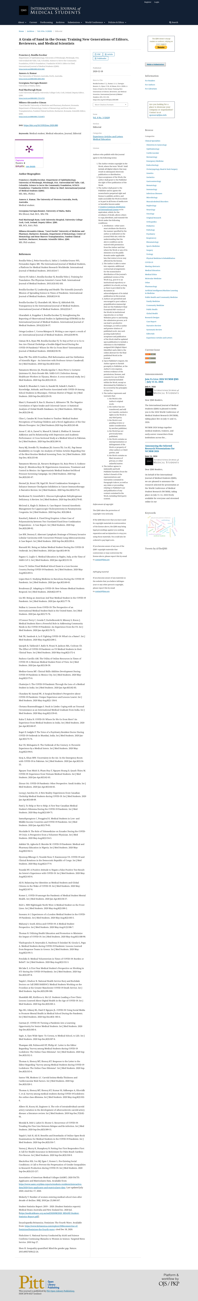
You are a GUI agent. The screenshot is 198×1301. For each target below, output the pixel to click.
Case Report (151, 321)
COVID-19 (149, 262)
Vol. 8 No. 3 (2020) (44, 31)
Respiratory (151, 238)
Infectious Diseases (154, 193)
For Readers (150, 80)
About (21, 22)
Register (147, 2)
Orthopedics (151, 222)
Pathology (150, 230)
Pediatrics (150, 226)
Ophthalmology (152, 149)
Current (33, 22)
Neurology (150, 209)
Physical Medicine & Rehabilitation (160, 258)
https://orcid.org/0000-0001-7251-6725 (32, 98)
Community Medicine (155, 305)
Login (156, 2)
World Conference (94, 22)
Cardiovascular (152, 153)
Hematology (151, 185)
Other (147, 282)
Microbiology (151, 197)
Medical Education (102, 139)
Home (21, 31)
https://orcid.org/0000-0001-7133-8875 (32, 117)
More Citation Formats (104, 104)
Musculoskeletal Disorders (157, 201)
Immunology (151, 189)
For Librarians (151, 88)
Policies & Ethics (116, 22)
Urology (149, 254)
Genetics (149, 173)
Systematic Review (154, 329)
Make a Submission (155, 64)
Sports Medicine (153, 246)
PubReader (101, 58)
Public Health (151, 309)
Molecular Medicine (153, 278)
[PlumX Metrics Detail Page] (29, 149)
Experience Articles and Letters (108, 136)
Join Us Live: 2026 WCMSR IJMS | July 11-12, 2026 (161, 380)
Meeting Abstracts (152, 266)
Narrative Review (153, 325)
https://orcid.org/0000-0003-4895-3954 (32, 79)
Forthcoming (46, 22)
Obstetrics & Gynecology (156, 145)
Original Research (153, 217)
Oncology (150, 213)
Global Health (152, 313)
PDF (99, 54)
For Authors (150, 84)
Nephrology (151, 205)
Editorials (150, 333)
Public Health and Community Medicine (161, 297)
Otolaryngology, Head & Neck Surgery (162, 169)
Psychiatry (150, 234)
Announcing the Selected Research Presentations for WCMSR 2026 (160, 448)
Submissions (74, 22)
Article (110, 54)
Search (174, 22)
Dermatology (151, 157)
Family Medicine (153, 301)
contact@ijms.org (102, 559)
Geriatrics (150, 177)
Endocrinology (152, 165)
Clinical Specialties (152, 141)
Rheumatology (152, 242)
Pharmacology (151, 286)
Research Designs (152, 317)
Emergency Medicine (155, 161)
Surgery (149, 250)
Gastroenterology (153, 181)
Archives (60, 22)
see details (30, 166)
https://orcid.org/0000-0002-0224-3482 (32, 69)
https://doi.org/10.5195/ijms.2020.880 (41, 125)
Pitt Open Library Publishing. (61, 1291)
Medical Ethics (151, 274)
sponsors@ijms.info (158, 115)
